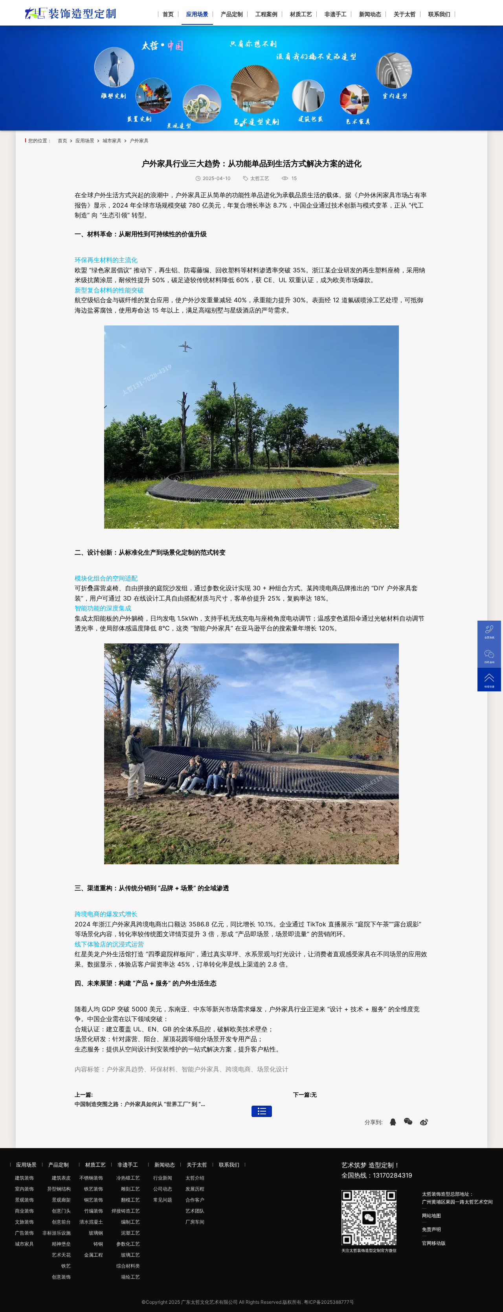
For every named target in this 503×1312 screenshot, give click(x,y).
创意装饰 (61, 1277)
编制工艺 (130, 1222)
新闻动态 (370, 14)
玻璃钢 (96, 1233)
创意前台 (61, 1222)
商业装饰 (24, 1211)
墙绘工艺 (130, 1277)
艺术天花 (61, 1255)
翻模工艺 (130, 1200)
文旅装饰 (24, 1222)
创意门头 (61, 1211)
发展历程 (194, 1189)
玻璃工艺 (130, 1255)
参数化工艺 (128, 1244)
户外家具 (139, 140)
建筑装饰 (24, 1178)
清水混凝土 (91, 1222)
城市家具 (112, 140)
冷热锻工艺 (128, 1178)
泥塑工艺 (130, 1233)
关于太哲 (405, 14)
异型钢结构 (59, 1189)
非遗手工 (336, 14)
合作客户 (194, 1200)
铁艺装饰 (93, 1189)
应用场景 (197, 14)
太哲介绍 (194, 1178)
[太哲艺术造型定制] (72, 12)
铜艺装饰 (93, 1200)
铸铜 (98, 1244)
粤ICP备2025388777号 (329, 1302)
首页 (168, 14)
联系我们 (439, 14)
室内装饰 (24, 1189)
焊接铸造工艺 (126, 1211)
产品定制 (232, 14)
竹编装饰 (93, 1211)
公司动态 (162, 1189)
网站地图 (431, 1215)
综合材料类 (128, 1266)
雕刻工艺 (130, 1189)
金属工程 (93, 1255)
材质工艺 (301, 14)
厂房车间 (194, 1222)
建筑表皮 (61, 1178)
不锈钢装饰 (91, 1178)
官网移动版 (434, 1243)
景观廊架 (61, 1200)
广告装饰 (24, 1233)
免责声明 (431, 1229)
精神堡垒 (61, 1244)
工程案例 (266, 14)
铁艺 (66, 1266)
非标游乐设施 (56, 1233)
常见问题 (162, 1200)
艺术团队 (194, 1211)
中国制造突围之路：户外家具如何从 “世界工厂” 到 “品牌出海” (142, 1104)
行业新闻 (162, 1178)
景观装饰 (24, 1200)
